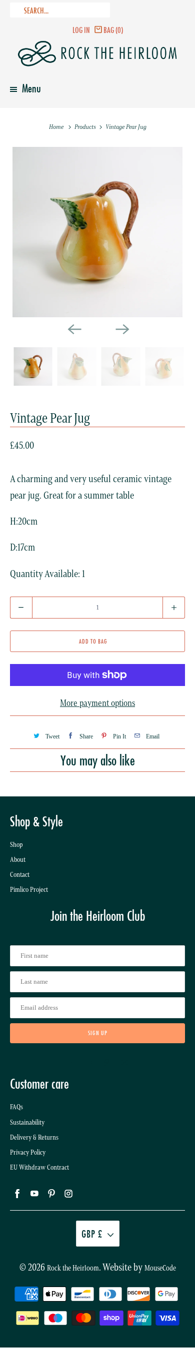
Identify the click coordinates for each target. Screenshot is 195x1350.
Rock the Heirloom (73, 1268)
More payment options (97, 702)
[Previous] (73, 328)
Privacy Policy (28, 1152)
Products (86, 126)
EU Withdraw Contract (39, 1167)
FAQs (16, 1107)
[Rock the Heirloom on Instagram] (124, 1062)
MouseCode (160, 1268)
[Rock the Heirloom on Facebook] (70, 1062)
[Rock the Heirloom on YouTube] (88, 1062)
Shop (16, 844)
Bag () (113, 29)
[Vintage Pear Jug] (97, 232)
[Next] (121, 328)
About (18, 859)
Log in (81, 29)
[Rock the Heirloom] (98, 53)
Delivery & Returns (34, 1137)
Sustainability (27, 1122)
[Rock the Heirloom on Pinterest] (106, 1062)
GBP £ (92, 1234)
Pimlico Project (29, 889)
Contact (20, 874)
